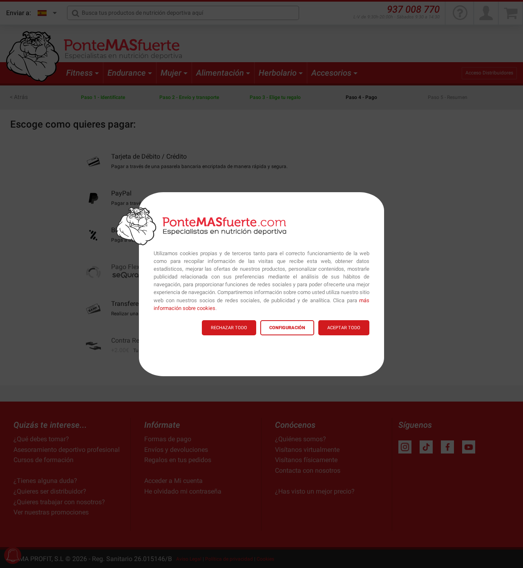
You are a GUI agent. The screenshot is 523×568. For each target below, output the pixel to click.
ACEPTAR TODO (343, 327)
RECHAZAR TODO (229, 327)
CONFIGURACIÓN (287, 327)
